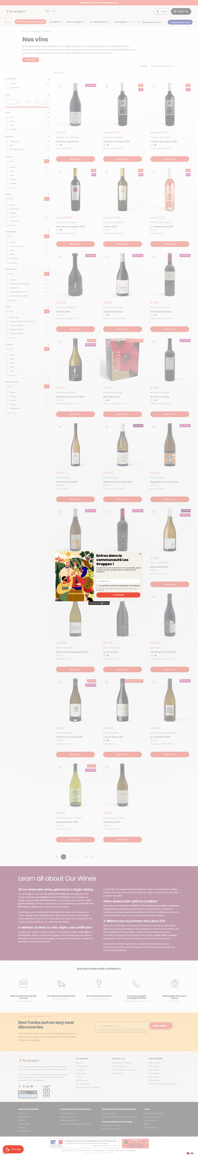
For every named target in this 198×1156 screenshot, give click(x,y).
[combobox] (190, 1153)
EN (192, 1153)
